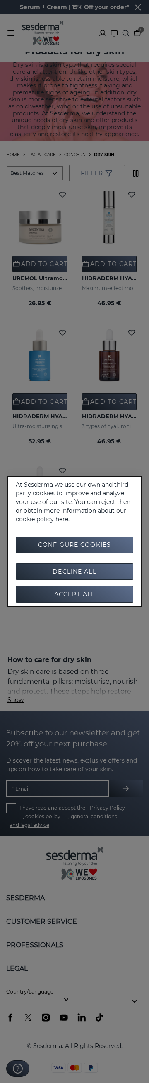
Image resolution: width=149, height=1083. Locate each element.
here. (62, 519)
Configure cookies (74, 545)
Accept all (74, 594)
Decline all (74, 571)
